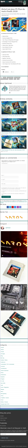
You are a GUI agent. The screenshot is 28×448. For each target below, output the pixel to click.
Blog (2, 355)
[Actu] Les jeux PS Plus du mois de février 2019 (13, 132)
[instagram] (15, 207)
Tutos (2, 399)
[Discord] (20, 207)
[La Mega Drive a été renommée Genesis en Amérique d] (14, 324)
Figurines (3, 376)
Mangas (2, 389)
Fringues (2, 378)
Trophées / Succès (5, 397)
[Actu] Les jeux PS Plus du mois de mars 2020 (12, 115)
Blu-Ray (2, 357)
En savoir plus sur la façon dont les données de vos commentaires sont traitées (13, 201)
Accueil (2, 347)
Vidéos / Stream (4, 401)
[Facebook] (8, 207)
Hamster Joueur (3, 418)
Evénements (3, 374)
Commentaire (4, 163)
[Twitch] (18, 207)
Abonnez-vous (5, 437)
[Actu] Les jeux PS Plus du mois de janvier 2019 (13, 150)
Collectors (3, 362)
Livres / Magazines (5, 387)
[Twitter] (10, 207)
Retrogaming (3, 393)
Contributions (4, 368)
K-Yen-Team (2, 420)
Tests (2, 395)
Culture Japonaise (4, 370)
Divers (2, 372)
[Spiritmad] (14, 2)
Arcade (2, 351)
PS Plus (11, 79)
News (2, 391)
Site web (3, 183)
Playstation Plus (4, 79)
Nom (2, 175)
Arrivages (3, 353)
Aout (5, 77)
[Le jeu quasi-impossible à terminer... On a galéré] (14, 271)
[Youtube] (13, 207)
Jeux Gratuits (10, 77)
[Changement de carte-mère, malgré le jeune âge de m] (14, 297)
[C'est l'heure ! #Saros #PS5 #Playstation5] (14, 244)
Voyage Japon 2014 (5, 404)
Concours (3, 366)
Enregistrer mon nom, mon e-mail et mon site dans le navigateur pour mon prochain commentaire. (13, 188)
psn (18, 79)
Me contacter (3, 425)
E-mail (3, 179)
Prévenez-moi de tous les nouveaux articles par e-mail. (13, 194)
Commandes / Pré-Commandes (7, 364)
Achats (2, 349)
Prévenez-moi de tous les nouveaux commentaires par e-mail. (13, 191)
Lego (2, 385)
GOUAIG (2, 415)
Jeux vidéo (3, 383)
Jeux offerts (17, 77)
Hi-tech (2, 381)
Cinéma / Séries (4, 360)
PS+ (15, 79)
